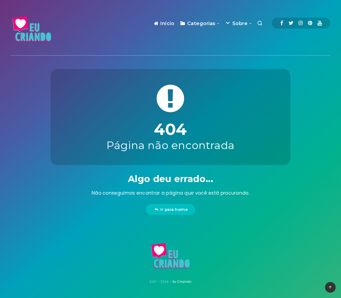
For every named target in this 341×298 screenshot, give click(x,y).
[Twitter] (291, 23)
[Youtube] (320, 23)
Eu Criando (182, 281)
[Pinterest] (310, 23)
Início (166, 23)
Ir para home (173, 209)
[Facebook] (281, 23)
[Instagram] (300, 23)
